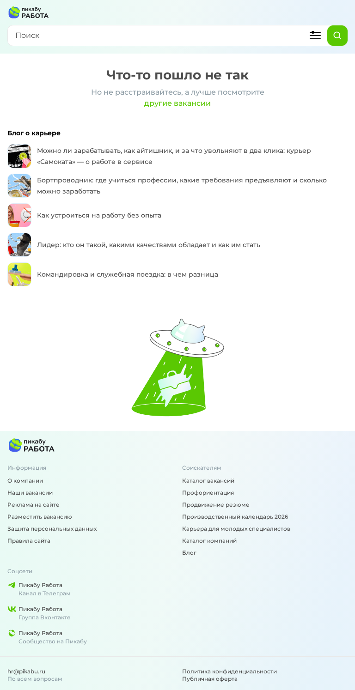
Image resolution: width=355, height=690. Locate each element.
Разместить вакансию (39, 516)
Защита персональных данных (52, 528)
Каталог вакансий (208, 480)
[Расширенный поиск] (315, 35)
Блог (189, 552)
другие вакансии (177, 103)
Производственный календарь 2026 (235, 516)
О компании (25, 480)
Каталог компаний (209, 540)
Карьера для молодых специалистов (236, 528)
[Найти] (337, 35)
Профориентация (208, 492)
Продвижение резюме (216, 504)
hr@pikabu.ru (26, 671)
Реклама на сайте (33, 504)
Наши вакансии (30, 492)
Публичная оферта (210, 678)
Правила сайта (28, 540)
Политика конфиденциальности (229, 671)
